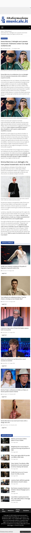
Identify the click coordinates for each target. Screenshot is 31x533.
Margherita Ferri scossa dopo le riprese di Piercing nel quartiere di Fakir (20, 448)
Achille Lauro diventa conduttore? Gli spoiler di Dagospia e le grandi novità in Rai (13, 267)
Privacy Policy (18, 510)
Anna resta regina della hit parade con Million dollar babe (20, 456)
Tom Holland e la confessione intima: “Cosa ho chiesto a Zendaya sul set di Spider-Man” (13, 298)
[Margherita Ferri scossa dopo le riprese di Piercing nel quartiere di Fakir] (5, 449)
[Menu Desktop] (2, 27)
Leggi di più (4, 273)
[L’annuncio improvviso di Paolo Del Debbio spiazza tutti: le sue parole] (15, 316)
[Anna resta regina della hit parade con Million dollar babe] (5, 457)
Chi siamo (3, 510)
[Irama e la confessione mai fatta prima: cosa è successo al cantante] (15, 347)
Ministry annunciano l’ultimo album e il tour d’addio (19, 439)
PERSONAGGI (4, 38)
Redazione (11, 510)
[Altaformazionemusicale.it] (15, 19)
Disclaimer (26, 510)
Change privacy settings (25, 531)
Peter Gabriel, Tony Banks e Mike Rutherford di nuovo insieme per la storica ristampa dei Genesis (20, 465)
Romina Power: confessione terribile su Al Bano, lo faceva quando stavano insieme (14, 390)
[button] (29, 27)
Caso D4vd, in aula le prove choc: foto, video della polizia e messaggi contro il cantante (20, 498)
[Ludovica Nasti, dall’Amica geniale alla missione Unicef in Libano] (5, 482)
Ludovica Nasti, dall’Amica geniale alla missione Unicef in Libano (20, 481)
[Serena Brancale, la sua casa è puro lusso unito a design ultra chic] (15, 409)
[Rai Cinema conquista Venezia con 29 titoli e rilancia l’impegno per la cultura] (5, 490)
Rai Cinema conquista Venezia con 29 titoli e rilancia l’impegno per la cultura (20, 489)
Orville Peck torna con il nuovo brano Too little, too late (19, 473)
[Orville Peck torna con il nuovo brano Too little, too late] (5, 474)
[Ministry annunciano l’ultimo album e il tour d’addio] (5, 441)
